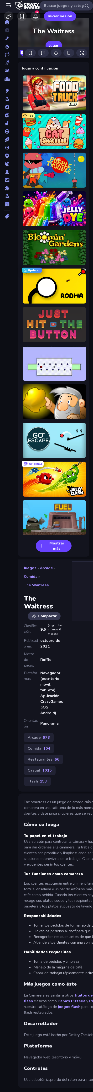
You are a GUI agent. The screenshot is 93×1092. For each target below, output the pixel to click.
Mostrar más (56, 546)
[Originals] (7, 63)
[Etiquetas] (7, 216)
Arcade (46, 568)
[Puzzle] (7, 188)
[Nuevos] (7, 38)
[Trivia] (7, 204)
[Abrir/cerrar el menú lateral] (8, 5)
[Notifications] (35, 16)
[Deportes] (7, 139)
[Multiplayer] (7, 71)
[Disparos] (7, 148)
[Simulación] (7, 196)
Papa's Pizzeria (71, 1001)
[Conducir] (7, 131)
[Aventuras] (7, 107)
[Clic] (7, 123)
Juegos (30, 568)
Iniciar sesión (60, 16)
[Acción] (7, 91)
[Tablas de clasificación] (7, 79)
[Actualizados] (7, 54)
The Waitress (36, 585)
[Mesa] (7, 172)
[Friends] (8, 16)
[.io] (7, 164)
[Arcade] (7, 99)
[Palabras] (7, 180)
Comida (30, 576)
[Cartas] (7, 115)
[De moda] (7, 46)
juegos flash (69, 1006)
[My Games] (22, 16)
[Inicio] (7, 22)
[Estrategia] (7, 156)
